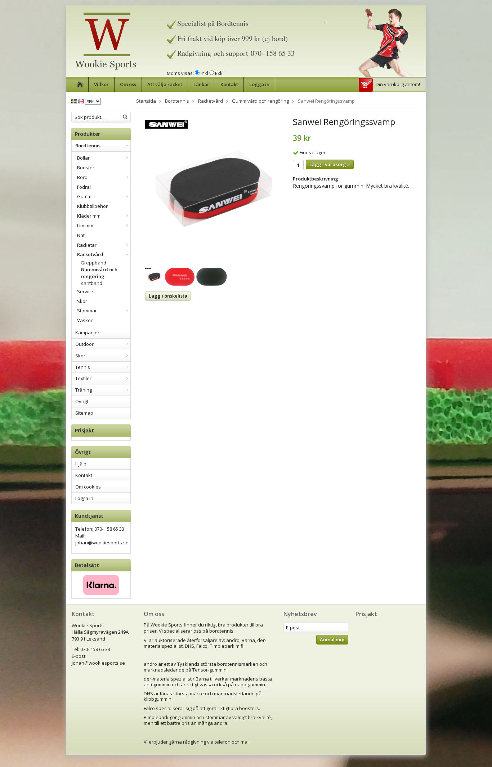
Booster (85, 167)
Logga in (259, 84)
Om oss (128, 84)
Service (85, 291)
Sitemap (84, 413)
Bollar (83, 158)
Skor (82, 301)
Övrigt (81, 401)
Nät (81, 235)
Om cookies (88, 486)
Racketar (87, 245)
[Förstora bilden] (213, 188)
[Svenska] (74, 101)
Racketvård (90, 254)
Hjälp (80, 463)
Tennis (82, 367)
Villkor (101, 84)
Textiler (83, 378)
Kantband (91, 283)
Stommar (87, 310)
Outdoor (84, 344)
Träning (83, 390)
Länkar (201, 84)
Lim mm (85, 225)
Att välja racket (164, 84)
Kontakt (229, 84)
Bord (82, 177)
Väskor (85, 320)
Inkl (204, 73)
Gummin (86, 196)
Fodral (84, 187)
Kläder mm (88, 216)
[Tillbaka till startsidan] (80, 84)
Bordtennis (87, 145)
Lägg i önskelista (168, 296)
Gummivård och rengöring (99, 273)
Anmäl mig (332, 639)
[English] (81, 101)
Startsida (146, 101)
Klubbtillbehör (92, 206)
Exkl (219, 73)
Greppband (93, 262)
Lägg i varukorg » (329, 164)
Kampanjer (87, 332)
